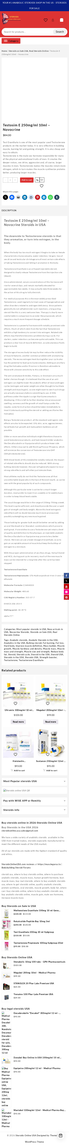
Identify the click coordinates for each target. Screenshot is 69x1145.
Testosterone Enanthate (31, 660)
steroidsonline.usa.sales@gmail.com (20, 830)
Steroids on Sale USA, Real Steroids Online (28, 51)
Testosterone (10, 660)
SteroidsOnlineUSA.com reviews (18, 864)
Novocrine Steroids (19, 632)
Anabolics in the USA (14, 643)
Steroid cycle (23, 654)
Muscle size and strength (37, 651)
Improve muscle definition (29, 646)
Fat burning (49, 643)
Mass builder (49, 646)
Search (60, 31)
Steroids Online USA (26, 1135)
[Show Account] (54, 20)
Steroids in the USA (14, 657)
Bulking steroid (34, 643)
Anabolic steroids (18, 640)
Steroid (12, 654)
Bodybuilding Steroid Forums (16, 867)
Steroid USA (57, 654)
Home (4, 51)
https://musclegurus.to (49, 864)
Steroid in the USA (40, 654)
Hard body (9, 646)
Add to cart (27, 180)
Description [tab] (9, 210)
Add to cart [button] (19, 770)
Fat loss (60, 643)
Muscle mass (49, 648)
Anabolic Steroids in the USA (43, 640)
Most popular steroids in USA (31, 629)
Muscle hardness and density (27, 648)
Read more (18, 721)
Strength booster (48, 657)
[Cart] (62, 20)
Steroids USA (31, 657)
